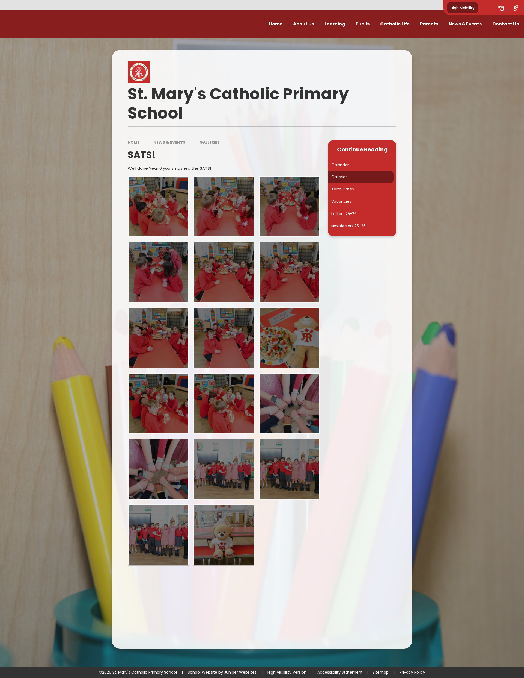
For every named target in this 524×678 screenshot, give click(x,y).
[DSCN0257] (224, 535)
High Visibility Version (286, 672)
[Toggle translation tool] (500, 7)
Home (133, 142)
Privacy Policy (412, 672)
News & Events (169, 142)
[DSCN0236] (158, 469)
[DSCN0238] (289, 469)
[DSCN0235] (289, 403)
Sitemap (381, 672)
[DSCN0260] (158, 338)
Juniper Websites (240, 672)
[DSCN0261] (289, 272)
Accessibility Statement (340, 672)
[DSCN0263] (158, 272)
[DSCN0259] (224, 338)
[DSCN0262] (224, 272)
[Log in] (515, 7)
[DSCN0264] (289, 206)
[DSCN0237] (224, 469)
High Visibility (463, 7)
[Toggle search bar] (485, 7)
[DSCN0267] (158, 403)
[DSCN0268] (224, 403)
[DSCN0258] (289, 338)
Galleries (210, 142)
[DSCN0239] (158, 535)
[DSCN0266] (158, 206)
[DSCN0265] (224, 206)
